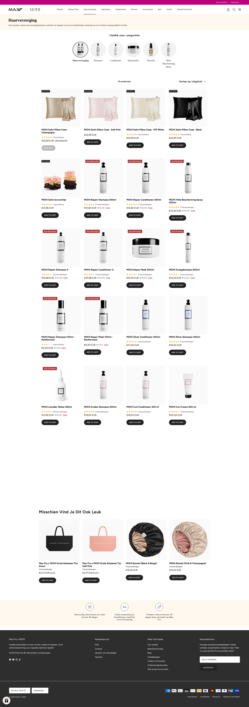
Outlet (169, 9)
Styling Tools (73, 9)
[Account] (228, 9)
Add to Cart (93, 142)
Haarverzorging (90, 9)
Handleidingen (154, 657)
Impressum (216, 697)
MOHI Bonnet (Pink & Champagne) (187, 563)
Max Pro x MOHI (20, 697)
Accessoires (148, 9)
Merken (60, 9)
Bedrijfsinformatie (155, 649)
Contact (98, 649)
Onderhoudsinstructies (157, 665)
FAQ (97, 645)
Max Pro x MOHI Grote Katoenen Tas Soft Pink (101, 565)
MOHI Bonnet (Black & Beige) (141, 563)
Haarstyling (105, 9)
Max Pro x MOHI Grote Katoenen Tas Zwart (58, 565)
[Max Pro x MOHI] (24, 9)
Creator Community (156, 661)
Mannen (134, 9)
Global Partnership (184, 9)
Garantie (98, 657)
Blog (149, 653)
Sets (160, 9)
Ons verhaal (153, 645)
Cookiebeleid (204, 697)
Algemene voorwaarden (231, 697)
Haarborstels (120, 9)
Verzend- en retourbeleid (105, 653)
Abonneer (208, 668)
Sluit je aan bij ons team (158, 669)
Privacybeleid (192, 697)
